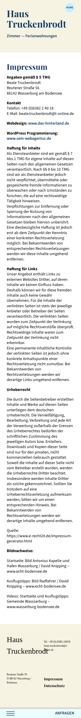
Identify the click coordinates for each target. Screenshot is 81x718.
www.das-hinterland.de (48, 123)
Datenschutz (54, 685)
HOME (69, 7)
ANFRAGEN (64, 713)
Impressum (53, 678)
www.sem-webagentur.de (29, 138)
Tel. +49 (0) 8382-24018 (57, 641)
